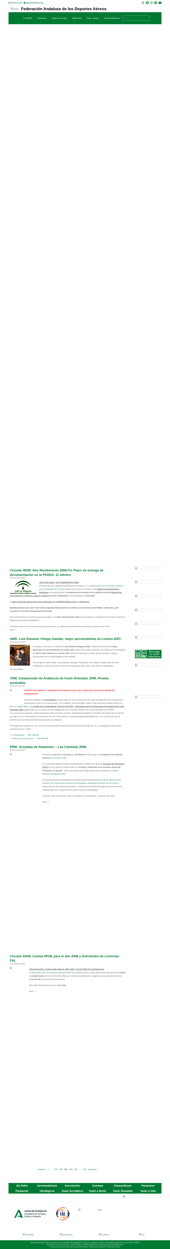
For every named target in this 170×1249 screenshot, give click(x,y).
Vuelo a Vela (148, 1190)
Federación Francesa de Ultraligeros (71, 783)
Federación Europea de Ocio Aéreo (103, 783)
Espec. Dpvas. (93, 18)
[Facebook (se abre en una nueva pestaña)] (147, 2)
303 (76, 1169)
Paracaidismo (122, 1185)
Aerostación (72, 1185)
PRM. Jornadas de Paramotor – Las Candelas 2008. (48, 747)
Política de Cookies (113, 1247)
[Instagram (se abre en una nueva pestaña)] (152, 2)
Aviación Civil (115, 780)
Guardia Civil (48, 783)
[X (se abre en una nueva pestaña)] (143, 2)
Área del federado (112, 18)
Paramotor (148, 1185)
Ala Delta (22, 1185)
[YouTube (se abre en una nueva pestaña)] (160, 2)
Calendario (41, 18)
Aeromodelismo (47, 1185)
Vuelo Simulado (123, 1190)
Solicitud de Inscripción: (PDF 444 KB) (30, 738)
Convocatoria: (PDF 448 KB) (25, 735)
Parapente (22, 1190)
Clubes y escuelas (59, 18)
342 (84, 1169)
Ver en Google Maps (19, 706)
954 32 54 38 (16, 2)
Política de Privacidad (97, 1247)
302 (71, 1169)
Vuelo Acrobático (72, 1190)
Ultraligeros (47, 1190)
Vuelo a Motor (97, 1190)
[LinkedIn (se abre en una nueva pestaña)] (156, 2)
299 (55, 1169)
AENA (105, 780)
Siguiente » (93, 1169)
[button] (136, 13)
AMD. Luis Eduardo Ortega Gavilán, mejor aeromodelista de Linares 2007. (66, 639)
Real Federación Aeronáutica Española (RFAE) (52, 972)
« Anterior (42, 1169)
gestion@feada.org (34, 2)
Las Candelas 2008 (58, 758)
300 (60, 1169)
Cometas (97, 1185)
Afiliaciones (77, 18)
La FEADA (27, 18)
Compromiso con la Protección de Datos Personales (69, 1247)
